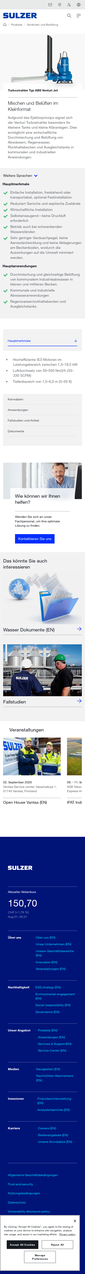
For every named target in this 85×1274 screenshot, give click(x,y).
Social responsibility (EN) (53, 1005)
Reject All (57, 1244)
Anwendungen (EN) (51, 1037)
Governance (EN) (47, 1012)
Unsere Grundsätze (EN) (55, 1141)
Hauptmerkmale (19, 340)
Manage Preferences (40, 1257)
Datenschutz (17, 1202)
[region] (40, 1243)
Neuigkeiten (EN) (48, 1069)
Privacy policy (67, 1234)
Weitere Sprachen (18, 175)
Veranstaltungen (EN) (51, 969)
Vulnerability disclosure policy (29, 1211)
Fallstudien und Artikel (23, 420)
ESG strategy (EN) (48, 987)
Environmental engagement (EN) (55, 996)
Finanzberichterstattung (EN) (54, 1101)
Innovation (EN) (46, 962)
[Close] (75, 1221)
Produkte (16, 24)
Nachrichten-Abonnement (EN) (54, 1078)
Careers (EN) (47, 1128)
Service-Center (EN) (52, 1050)
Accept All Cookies (22, 1244)
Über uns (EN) (45, 937)
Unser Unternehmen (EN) (53, 944)
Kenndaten (15, 399)
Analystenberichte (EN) (53, 1109)
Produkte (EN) (47, 1030)
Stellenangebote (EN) (53, 1135)
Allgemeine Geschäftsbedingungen (33, 1175)
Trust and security (20, 1184)
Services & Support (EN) (55, 1044)
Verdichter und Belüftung (42, 24)
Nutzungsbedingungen (24, 1193)
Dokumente (16, 431)
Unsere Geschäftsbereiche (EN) (55, 953)
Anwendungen (18, 410)
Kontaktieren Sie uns (34, 538)
